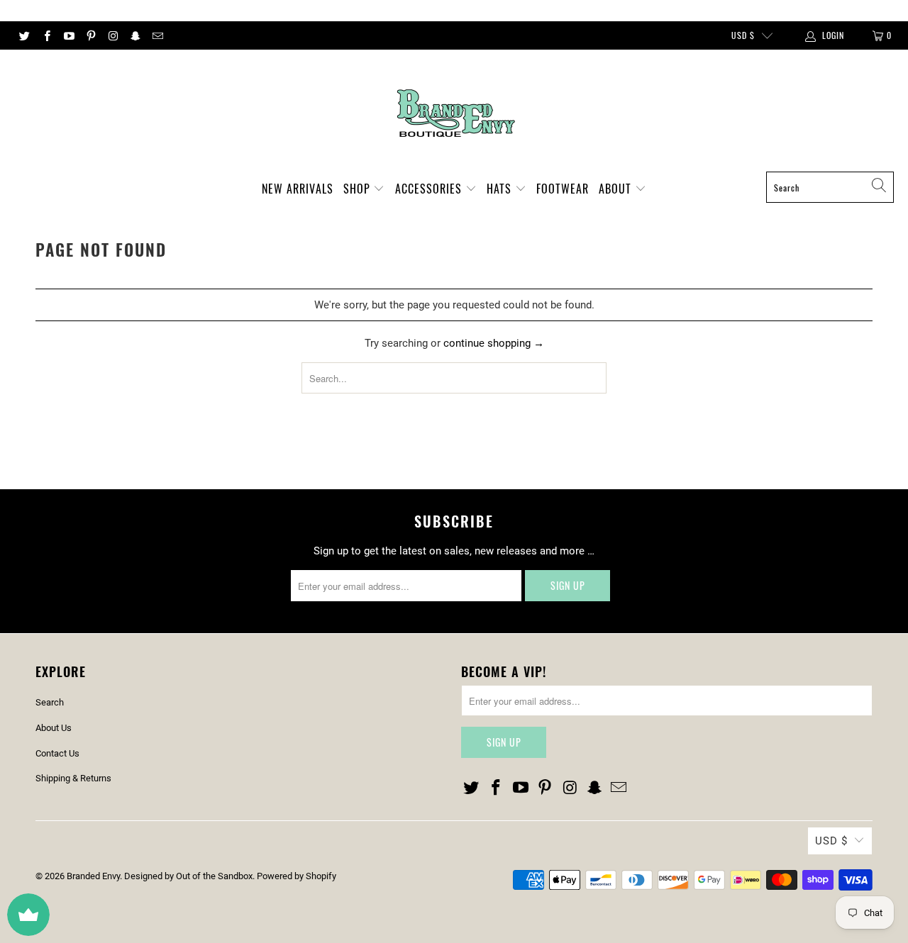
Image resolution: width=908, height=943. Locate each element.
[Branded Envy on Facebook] (46, 35)
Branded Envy (93, 876)
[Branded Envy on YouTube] (68, 35)
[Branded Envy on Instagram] (112, 35)
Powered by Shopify (296, 876)
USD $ (743, 35)
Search (49, 702)
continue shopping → (493, 343)
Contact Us (57, 753)
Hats (501, 188)
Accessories (430, 188)
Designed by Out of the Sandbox (188, 876)
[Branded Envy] (454, 114)
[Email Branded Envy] (157, 35)
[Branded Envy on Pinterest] (90, 35)
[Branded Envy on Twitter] (24, 35)
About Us (53, 727)
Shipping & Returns (73, 778)
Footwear (562, 188)
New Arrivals (297, 188)
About (617, 188)
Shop (358, 188)
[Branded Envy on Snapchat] (134, 35)
